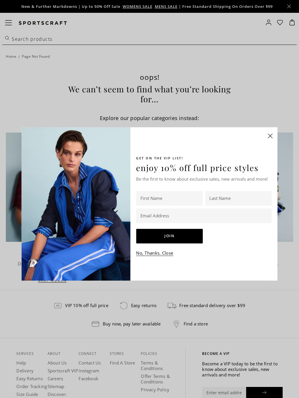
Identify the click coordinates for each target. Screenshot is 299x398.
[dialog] (149, 199)
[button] (270, 135)
